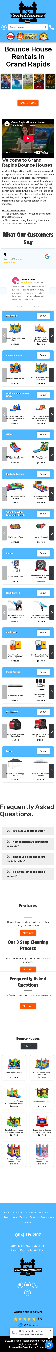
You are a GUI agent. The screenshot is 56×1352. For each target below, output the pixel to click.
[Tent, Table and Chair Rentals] (28, 81)
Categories (30, 1212)
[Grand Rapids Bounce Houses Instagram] (27, 1292)
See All (43, 315)
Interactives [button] (9, 1217)
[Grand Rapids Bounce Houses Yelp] (35, 1285)
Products (17, 1212)
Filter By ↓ (29, 1046)
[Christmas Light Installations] (50, 81)
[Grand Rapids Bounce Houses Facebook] (20, 1285)
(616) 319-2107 (28, 1235)
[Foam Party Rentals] (17, 81)
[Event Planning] (39, 81)
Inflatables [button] (45, 1212)
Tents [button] (22, 1217)
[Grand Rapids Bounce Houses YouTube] (27, 1285)
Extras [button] (33, 1217)
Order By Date (28, 103)
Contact (28, 1222)
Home (7, 1212)
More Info (28, 933)
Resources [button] (47, 1217)
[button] (4, 335)
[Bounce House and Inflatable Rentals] (5, 81)
